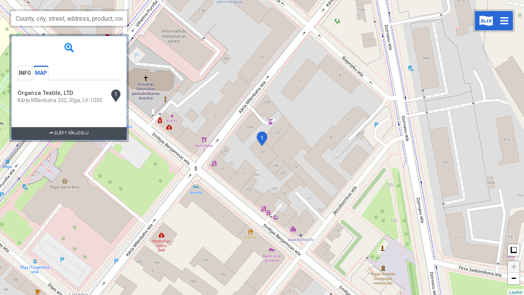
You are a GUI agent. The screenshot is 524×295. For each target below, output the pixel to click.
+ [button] (513, 267)
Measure (513, 250)
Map (41, 73)
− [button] (513, 278)
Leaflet (515, 292)
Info (25, 73)
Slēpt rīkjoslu (71, 133)
